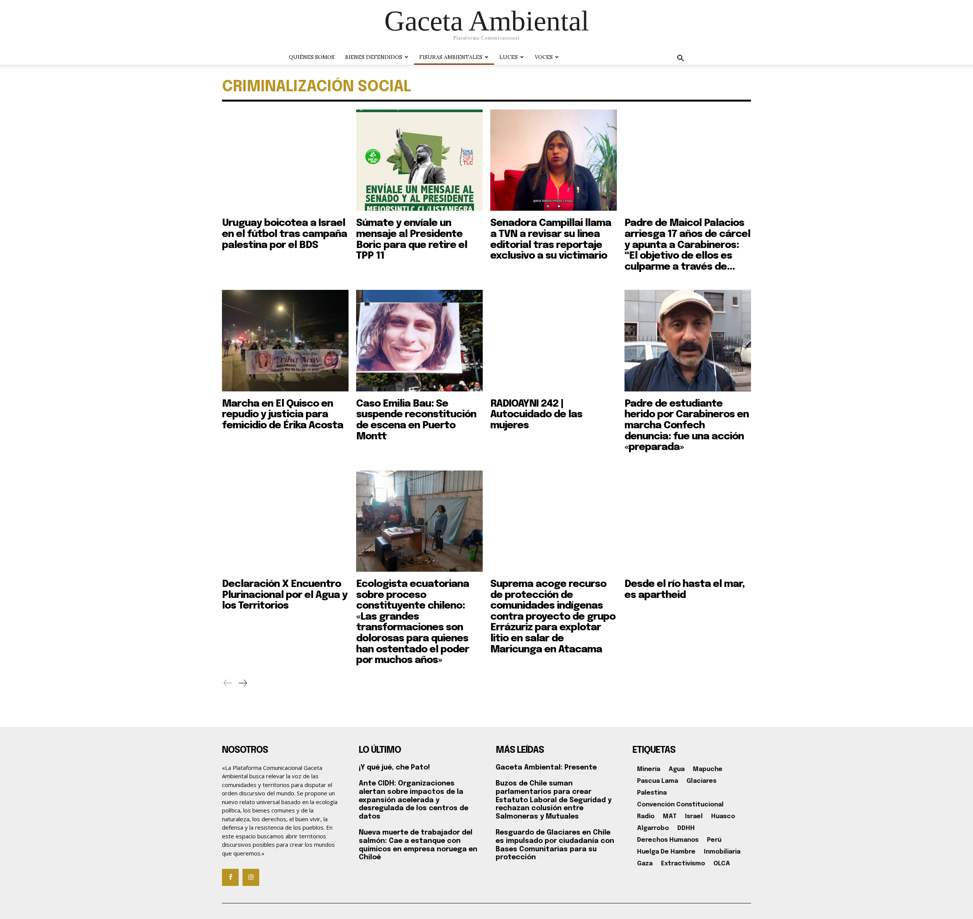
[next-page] (242, 683)
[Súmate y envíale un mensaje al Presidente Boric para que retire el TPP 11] (419, 160)
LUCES (508, 57)
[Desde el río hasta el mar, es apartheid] (687, 521)
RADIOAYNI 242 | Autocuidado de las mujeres (536, 415)
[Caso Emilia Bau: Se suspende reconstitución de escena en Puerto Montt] (419, 340)
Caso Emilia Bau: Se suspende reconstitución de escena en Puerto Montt (416, 420)
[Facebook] (230, 877)
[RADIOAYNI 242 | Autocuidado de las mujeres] (553, 340)
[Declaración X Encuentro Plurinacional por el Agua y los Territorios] (285, 521)
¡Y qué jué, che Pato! (394, 767)
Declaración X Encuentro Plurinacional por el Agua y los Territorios (284, 595)
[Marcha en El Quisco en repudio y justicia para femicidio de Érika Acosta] (285, 340)
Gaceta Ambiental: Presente (546, 767)
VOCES (544, 57)
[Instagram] (250, 877)
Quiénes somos (311, 57)
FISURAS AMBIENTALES (450, 57)
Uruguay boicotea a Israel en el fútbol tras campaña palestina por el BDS (284, 234)
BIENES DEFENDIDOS (373, 57)
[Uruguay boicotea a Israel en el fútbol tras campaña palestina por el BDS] (285, 160)
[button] (680, 59)
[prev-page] (228, 683)
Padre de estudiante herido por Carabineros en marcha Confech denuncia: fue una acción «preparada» (686, 425)
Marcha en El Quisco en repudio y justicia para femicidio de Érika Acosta (282, 415)
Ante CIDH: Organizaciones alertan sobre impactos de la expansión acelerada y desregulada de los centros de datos (413, 800)
